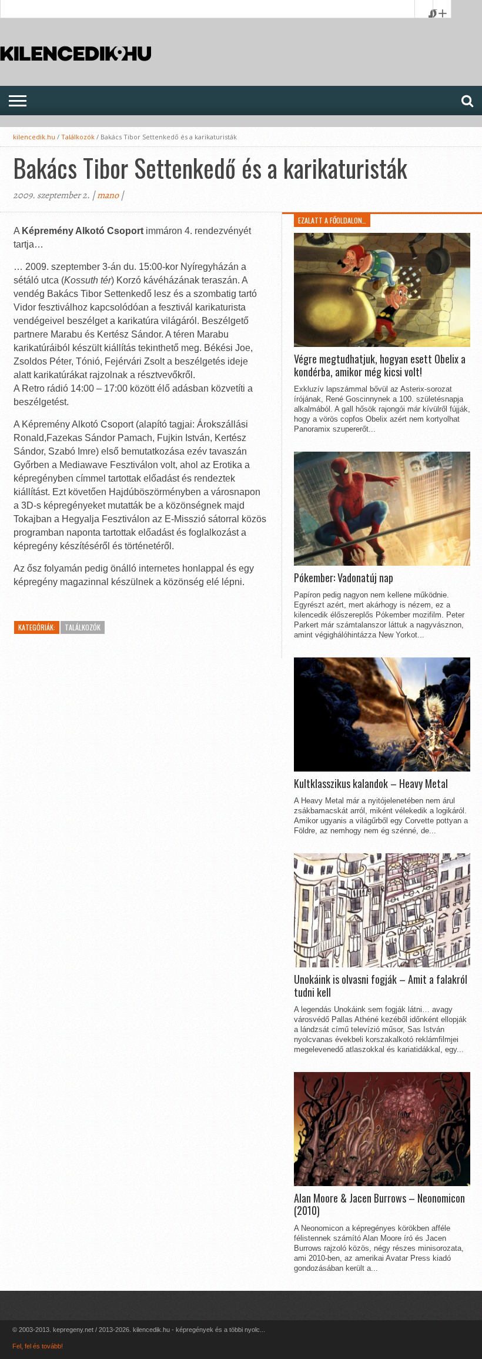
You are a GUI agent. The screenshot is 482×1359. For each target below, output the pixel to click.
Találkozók (78, 136)
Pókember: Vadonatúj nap (343, 578)
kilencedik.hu (34, 136)
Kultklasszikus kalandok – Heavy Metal (371, 783)
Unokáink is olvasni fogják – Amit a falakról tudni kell (380, 986)
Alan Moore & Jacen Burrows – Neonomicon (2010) (379, 1204)
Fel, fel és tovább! (37, 1346)
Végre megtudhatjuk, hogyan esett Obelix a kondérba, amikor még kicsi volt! (380, 365)
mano (108, 195)
